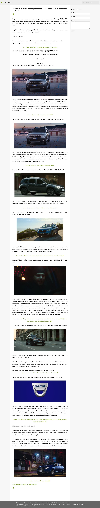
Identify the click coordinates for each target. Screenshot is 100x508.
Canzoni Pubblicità (17, 484)
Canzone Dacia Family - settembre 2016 (40, 481)
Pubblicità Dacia (32, 484)
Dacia (24, 484)
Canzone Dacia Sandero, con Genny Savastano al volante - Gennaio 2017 (32, 319)
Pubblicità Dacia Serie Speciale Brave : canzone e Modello (40, 165)
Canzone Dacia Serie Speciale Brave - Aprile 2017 (40, 115)
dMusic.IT (8, 2)
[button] (13, 14)
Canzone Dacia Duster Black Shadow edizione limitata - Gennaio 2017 (40, 373)
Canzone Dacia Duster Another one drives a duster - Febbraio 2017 (40, 208)
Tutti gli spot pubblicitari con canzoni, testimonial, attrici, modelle (40, 47)
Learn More (76, 504)
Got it (83, 504)
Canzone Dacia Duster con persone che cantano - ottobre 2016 (29, 419)
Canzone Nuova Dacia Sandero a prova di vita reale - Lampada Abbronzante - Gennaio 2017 (40, 255)
